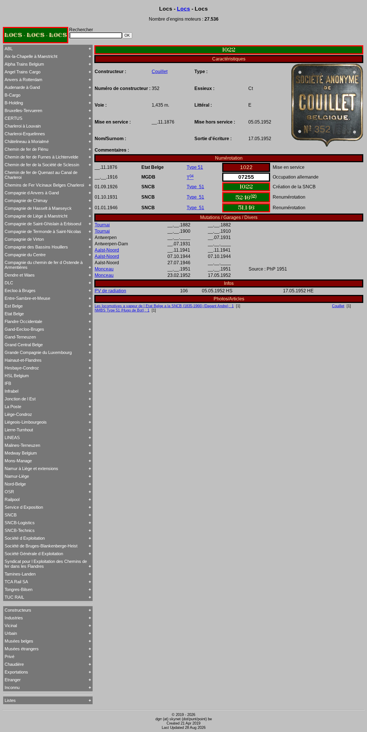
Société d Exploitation (25, 538)
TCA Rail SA (16, 581)
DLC (9, 282)
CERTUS (13, 118)
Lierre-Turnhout (19, 429)
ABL (9, 48)
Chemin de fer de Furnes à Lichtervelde (41, 156)
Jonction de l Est (20, 398)
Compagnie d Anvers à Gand (32, 192)
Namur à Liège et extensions (31, 468)
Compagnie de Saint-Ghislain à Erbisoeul (43, 223)
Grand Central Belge (24, 344)
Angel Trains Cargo (22, 71)
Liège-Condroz (18, 414)
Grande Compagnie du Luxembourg (38, 352)
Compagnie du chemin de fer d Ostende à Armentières (44, 265)
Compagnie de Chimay (26, 200)
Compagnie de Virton (24, 239)
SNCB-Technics (20, 530)
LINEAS (12, 437)
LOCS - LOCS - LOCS (35, 35)
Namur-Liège (17, 476)
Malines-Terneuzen (22, 445)
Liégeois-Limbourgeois (26, 422)
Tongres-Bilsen (18, 589)
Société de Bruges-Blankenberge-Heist (41, 545)
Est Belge (14, 306)
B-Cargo (12, 95)
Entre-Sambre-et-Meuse (27, 298)
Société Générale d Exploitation (34, 553)
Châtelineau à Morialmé (27, 141)
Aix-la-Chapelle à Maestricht (31, 56)
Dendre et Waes (20, 275)
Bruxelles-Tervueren (23, 110)
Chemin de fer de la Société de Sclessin (42, 164)
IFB (8, 383)
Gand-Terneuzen (20, 336)
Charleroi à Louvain (23, 126)
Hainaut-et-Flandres (23, 360)
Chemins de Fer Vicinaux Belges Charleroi (44, 185)
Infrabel (11, 391)
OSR (9, 491)
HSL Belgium (17, 375)
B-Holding (14, 102)
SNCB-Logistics (20, 522)
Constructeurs (18, 610)
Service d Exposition (24, 507)
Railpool (12, 499)
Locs (183, 9)
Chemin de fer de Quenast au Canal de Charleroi (41, 175)
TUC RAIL (14, 597)
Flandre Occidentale (23, 321)
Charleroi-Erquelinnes (25, 133)
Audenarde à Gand (22, 87)
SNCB (11, 514)
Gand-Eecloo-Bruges (24, 329)
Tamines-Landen (20, 573)
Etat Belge (14, 313)
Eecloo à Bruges (20, 290)
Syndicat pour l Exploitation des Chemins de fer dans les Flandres (46, 564)
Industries (14, 617)
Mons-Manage (18, 460)
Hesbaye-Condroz (22, 367)
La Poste (13, 406)
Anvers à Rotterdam (23, 79)
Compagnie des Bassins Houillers (36, 246)
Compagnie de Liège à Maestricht (36, 216)
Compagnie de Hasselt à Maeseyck (38, 208)
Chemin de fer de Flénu (26, 149)
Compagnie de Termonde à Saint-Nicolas (43, 231)
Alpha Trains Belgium (24, 64)
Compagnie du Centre (25, 254)
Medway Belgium (21, 453)
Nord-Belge (15, 484)
